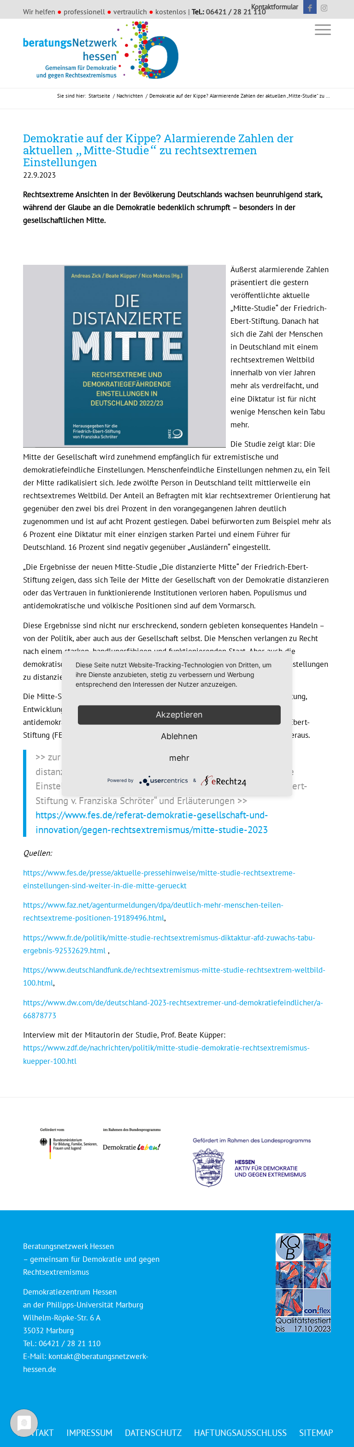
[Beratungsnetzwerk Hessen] (103, 53)
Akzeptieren (179, 714)
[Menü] (320, 29)
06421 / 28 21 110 (236, 11)
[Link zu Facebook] (310, 7)
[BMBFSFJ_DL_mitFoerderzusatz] (100, 1143)
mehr (179, 758)
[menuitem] (272, 7)
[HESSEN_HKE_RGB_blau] (262, 1153)
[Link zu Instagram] (324, 7)
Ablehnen (179, 736)
